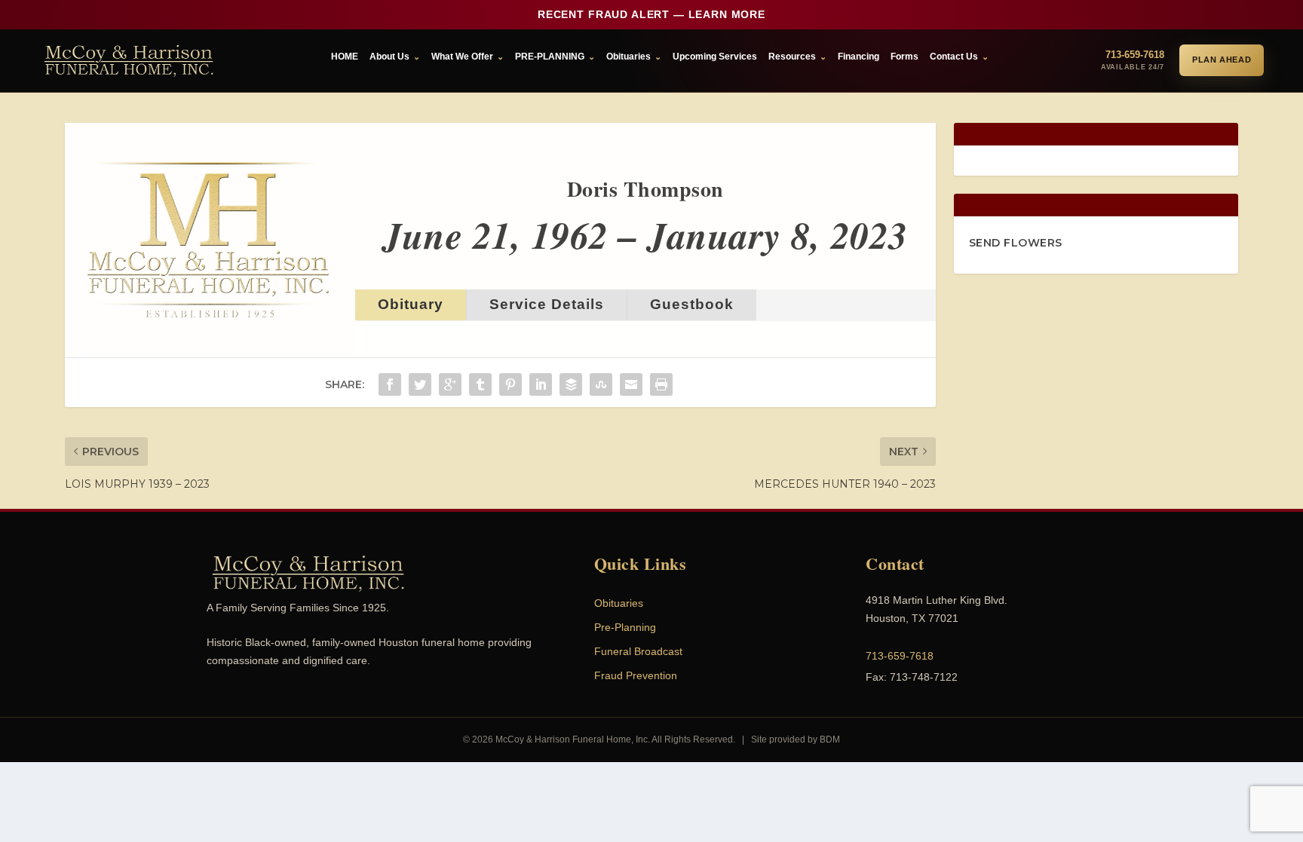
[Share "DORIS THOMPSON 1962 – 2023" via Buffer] (571, 384)
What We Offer (462, 56)
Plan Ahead (1221, 59)
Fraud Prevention (635, 675)
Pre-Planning (625, 627)
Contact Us (954, 56)
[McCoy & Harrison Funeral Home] (129, 60)
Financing (858, 56)
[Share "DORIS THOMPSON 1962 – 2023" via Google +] (450, 384)
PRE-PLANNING (549, 56)
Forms (904, 56)
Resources (792, 56)
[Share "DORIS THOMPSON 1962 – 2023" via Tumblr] (480, 384)
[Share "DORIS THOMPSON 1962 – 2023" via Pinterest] (510, 384)
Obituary (410, 304)
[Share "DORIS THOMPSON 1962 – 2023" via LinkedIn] (541, 384)
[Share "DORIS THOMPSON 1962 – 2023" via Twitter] (420, 384)
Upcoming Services (715, 56)
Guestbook (692, 304)
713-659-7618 (900, 656)
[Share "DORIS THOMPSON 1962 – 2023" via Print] (661, 384)
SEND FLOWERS (1015, 243)
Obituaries (628, 56)
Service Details (546, 304)
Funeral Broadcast (638, 651)
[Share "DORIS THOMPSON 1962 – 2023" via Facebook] (390, 384)
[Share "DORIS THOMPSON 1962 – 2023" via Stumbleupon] (601, 384)
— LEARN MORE (651, 14)
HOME (344, 56)
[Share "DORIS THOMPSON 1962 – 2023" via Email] (631, 384)
